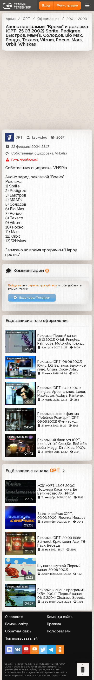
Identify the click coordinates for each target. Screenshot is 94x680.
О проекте (14, 617)
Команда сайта (60, 617)
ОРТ (26, 19)
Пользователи (59, 631)
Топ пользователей (21, 638)
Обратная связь (18, 631)
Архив (11, 19)
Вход (46, 5)
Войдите (14, 285)
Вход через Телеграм (34, 297)
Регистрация (67, 5)
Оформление (48, 19)
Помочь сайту (16, 624)
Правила (54, 624)
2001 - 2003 (77, 19)
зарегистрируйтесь (42, 285)
